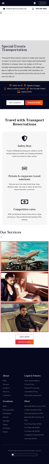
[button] (3, 3)
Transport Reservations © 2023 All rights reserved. (24, 450)
